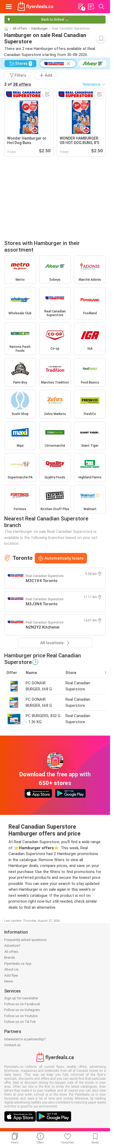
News (8, 981)
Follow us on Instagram (22, 1010)
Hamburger (39, 28)
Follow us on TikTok (20, 1022)
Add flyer (11, 975)
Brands (9, 957)
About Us (11, 969)
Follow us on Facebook (22, 1004)
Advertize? (12, 946)
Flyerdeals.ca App (18, 964)
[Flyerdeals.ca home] (35, 7)
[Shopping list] (91, 6)
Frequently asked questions (25, 940)
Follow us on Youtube (20, 1016)
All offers (20, 28)
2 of (17, 84)
